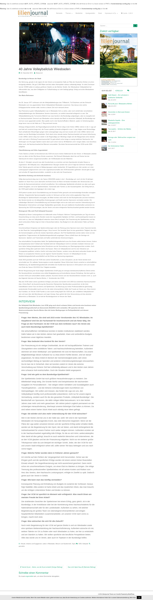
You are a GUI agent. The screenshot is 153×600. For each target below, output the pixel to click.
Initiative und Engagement (34, 544)
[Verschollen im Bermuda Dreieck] (104, 114)
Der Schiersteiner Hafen (116, 146)
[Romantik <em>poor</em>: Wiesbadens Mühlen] (104, 105)
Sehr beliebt (107, 91)
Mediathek (79, 13)
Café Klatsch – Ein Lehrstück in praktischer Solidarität (118, 96)
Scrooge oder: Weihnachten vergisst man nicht (121, 138)
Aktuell (23, 544)
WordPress (131, 594)
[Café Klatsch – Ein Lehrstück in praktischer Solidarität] (104, 97)
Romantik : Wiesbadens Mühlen (120, 104)
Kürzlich (119, 91)
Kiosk (100, 13)
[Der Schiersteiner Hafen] (104, 148)
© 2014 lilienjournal (103, 594)
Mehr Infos (133, 597)
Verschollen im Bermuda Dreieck (119, 112)
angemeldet (29, 576)
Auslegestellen (90, 13)
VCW (79, 544)
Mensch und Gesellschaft (63, 544)
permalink (22, 546)
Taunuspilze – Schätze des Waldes (119, 129)
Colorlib (118, 594)
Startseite (59, 13)
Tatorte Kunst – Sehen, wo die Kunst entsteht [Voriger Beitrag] (41, 567)
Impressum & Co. (111, 13)
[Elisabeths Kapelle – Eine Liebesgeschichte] (104, 122)
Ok (139, 597)
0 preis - (127, 13)
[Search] (135, 25)
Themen (68, 13)
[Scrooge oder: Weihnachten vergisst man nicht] (104, 139)
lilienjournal (39, 73)
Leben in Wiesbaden (49, 544)
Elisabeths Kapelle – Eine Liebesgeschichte (116, 121)
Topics (74, 544)
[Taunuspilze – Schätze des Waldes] (104, 131)
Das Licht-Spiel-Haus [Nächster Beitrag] (81, 567)
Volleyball (85, 544)
